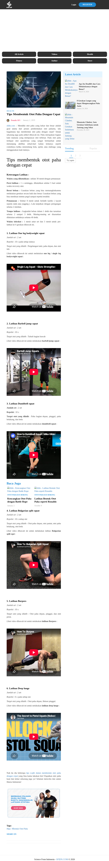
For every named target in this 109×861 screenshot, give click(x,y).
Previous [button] (5, 497)
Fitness (19, 61)
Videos (54, 54)
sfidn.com (11, 126)
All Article (19, 54)
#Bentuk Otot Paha (20, 829)
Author (54, 61)
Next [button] (62, 497)
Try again (70, 160)
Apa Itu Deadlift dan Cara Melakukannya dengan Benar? (89, 86)
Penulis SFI (15, 120)
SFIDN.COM (62, 859)
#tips (9, 829)
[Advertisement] (54, 30)
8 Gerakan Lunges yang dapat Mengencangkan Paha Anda (88, 103)
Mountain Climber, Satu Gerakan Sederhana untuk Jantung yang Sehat (87, 125)
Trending (69, 148)
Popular (93, 148)
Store (90, 61)
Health (90, 54)
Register (87, 5)
